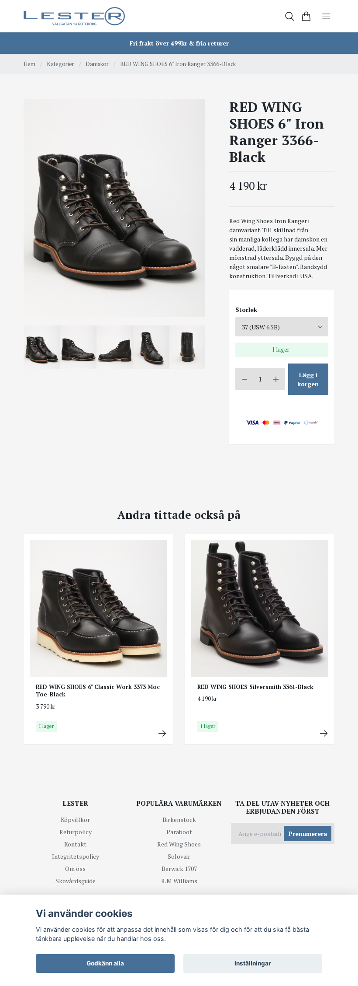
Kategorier (60, 64)
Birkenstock (179, 819)
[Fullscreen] (114, 208)
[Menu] (326, 16)
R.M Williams (179, 881)
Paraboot (179, 832)
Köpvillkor (75, 819)
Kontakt (75, 844)
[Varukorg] (306, 16)
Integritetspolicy (75, 856)
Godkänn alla (105, 963)
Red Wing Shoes (179, 844)
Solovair (179, 856)
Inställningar (252, 963)
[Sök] (289, 16)
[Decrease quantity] (244, 379)
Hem (29, 64)
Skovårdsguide (75, 881)
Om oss (75, 868)
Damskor (97, 64)
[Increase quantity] (276, 379)
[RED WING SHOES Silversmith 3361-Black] (323, 733)
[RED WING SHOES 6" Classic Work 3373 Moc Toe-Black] (162, 733)
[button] (191, 211)
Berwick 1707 (179, 868)
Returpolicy (75, 832)
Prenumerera (308, 833)
